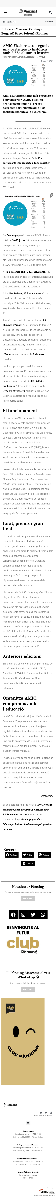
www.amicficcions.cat (14, 390)
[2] (23, 1041)
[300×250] (23, 940)
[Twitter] (33, 914)
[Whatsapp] (43, 914)
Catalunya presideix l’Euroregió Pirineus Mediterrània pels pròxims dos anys (27, 824)
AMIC (50, 795)
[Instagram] (23, 914)
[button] (50, 12)
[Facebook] (13, 914)
